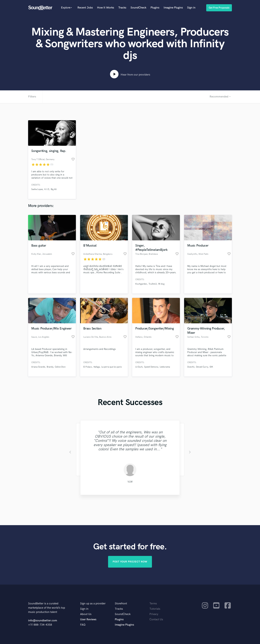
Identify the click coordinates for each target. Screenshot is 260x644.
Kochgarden (141, 284)
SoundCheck (138, 7)
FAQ (82, 624)
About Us (85, 614)
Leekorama (165, 367)
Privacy (153, 614)
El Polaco (87, 367)
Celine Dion (60, 367)
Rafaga (97, 367)
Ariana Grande (38, 367)
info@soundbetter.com (42, 620)
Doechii (190, 367)
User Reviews (88, 619)
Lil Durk (139, 367)
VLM (130, 481)
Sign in (191, 7)
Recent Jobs (85, 7)
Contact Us (156, 619)
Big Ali (54, 189)
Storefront (121, 603)
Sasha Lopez (37, 189)
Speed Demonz (151, 367)
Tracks (122, 7)
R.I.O (46, 189)
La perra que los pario (111, 367)
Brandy (50, 367)
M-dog (161, 284)
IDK (211, 367)
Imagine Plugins (173, 7)
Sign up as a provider (93, 603)
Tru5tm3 (153, 284)
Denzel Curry (202, 367)
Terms (153, 603)
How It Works (105, 7)
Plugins (155, 7)
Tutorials (154, 609)
